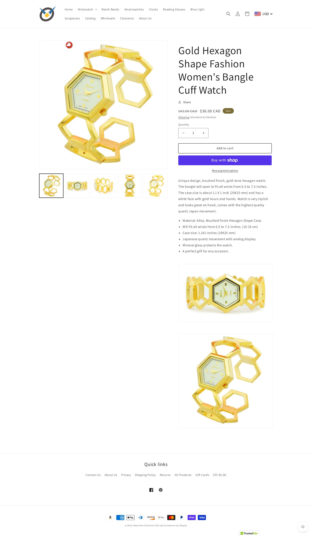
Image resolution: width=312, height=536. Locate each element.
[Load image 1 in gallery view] (51, 186)
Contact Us (93, 475)
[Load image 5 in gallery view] (156, 186)
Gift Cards (202, 475)
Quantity (183, 124)
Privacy (126, 475)
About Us (111, 475)
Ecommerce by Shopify (175, 525)
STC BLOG (219, 475)
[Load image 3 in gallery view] (103, 186)
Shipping (183, 117)
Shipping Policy (145, 475)
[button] (87, 9)
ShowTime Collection (143, 525)
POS (157, 525)
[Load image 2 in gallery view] (77, 186)
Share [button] (187, 102)
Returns (165, 475)
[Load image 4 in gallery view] (130, 186)
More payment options (225, 170)
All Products (183, 475)
